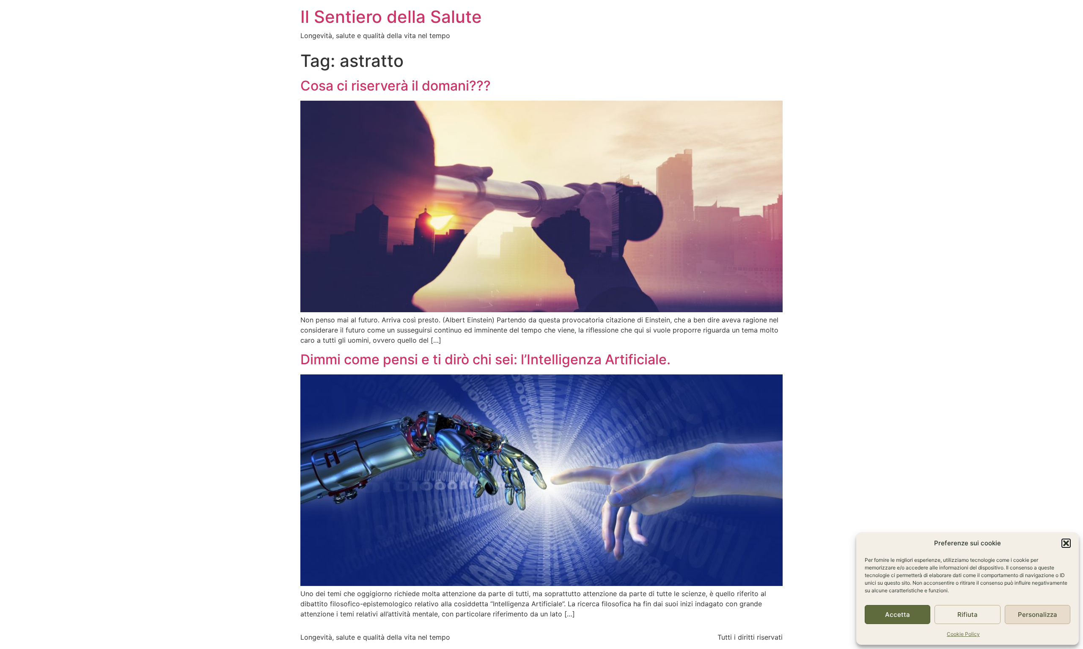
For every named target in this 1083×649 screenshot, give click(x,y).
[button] (1066, 543)
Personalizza (1037, 614)
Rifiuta (967, 614)
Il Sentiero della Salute (391, 16)
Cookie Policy (963, 634)
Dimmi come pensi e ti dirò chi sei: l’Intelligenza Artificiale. (485, 359)
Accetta (897, 614)
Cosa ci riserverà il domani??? (395, 85)
